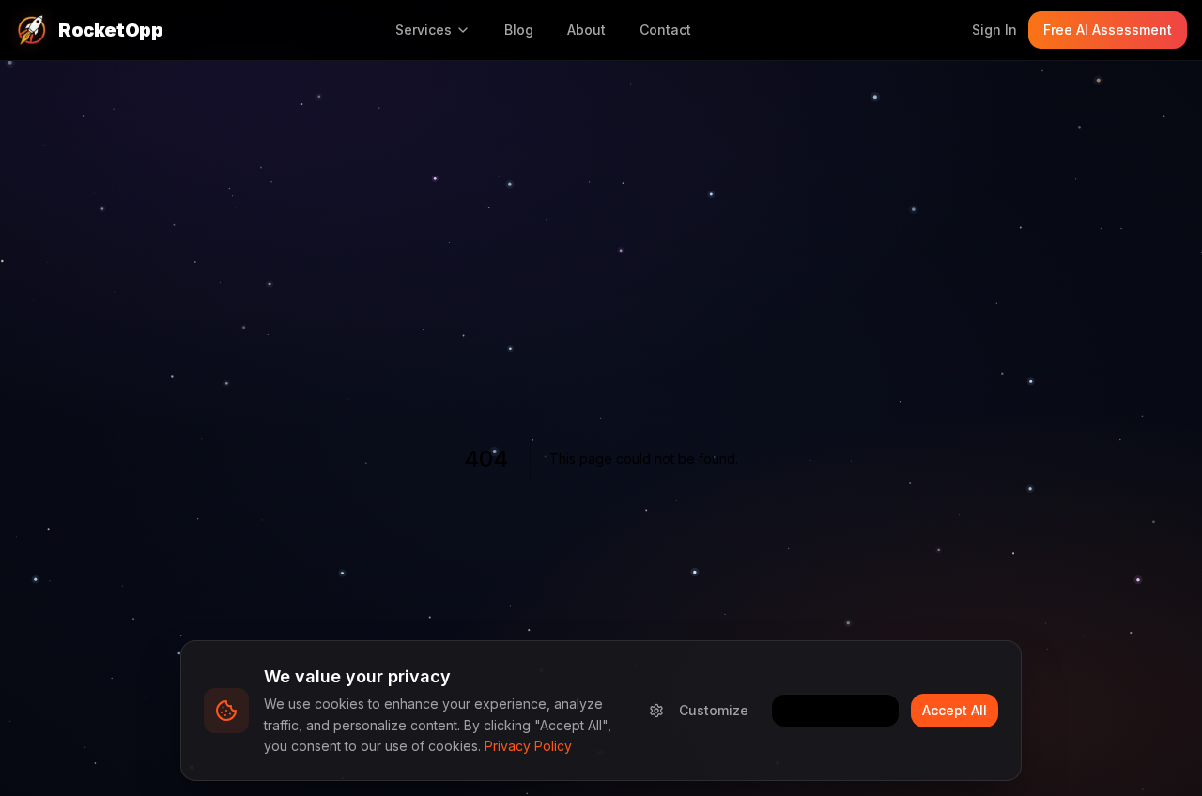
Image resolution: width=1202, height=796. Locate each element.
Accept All (954, 710)
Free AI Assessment (1107, 30)
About (586, 30)
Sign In (994, 30)
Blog (518, 30)
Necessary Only (835, 710)
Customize (713, 710)
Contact (665, 30)
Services (423, 30)
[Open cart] (942, 30)
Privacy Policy (528, 746)
